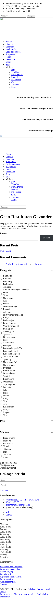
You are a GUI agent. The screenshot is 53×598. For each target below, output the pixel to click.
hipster (6, 395)
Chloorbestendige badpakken (16, 290)
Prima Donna (17, 74)
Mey (13, 69)
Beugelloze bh (9, 323)
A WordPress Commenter (17, 264)
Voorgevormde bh (11, 326)
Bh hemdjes (8, 320)
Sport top (7, 359)
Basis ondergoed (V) (12, 348)
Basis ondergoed (13, 52)
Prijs (2, 420)
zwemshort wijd (10, 306)
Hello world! (5, 251)
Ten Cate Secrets (10, 356)
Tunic (5, 295)
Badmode (10, 47)
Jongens (6, 412)
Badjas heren (9, 370)
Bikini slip (7, 281)
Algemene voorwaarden (10, 577)
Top (5, 404)
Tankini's (7, 287)
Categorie (5, 270)
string (5, 398)
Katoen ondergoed (11, 354)
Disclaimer (5, 596)
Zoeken (3, 233)
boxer (5, 393)
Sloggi (14, 87)
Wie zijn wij (5, 574)
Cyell (13, 82)
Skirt (5, 415)
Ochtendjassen (9, 373)
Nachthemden (9, 365)
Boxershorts (8, 379)
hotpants (7, 387)
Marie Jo (15, 77)
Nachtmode (11, 49)
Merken (4, 432)
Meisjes (6, 409)
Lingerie (9, 44)
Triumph (15, 84)
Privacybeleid (6, 594)
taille (5, 390)
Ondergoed (8, 381)
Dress (5, 292)
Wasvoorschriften (8, 582)
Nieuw (9, 41)
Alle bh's (7, 312)
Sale (7, 64)
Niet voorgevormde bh (13, 315)
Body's (6, 317)
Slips (5, 340)
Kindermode (8, 407)
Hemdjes (7, 345)
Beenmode (10, 59)
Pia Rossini (16, 79)
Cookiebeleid (42, 594)
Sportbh (6, 376)
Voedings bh (8, 331)
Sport (8, 62)
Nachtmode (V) (10, 362)
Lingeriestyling (6, 571)
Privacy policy (6, 579)
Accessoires (8, 342)
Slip (5, 401)
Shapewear (11, 54)
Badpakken (8, 284)
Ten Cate (15, 72)
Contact (3, 584)
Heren (8, 57)
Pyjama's (7, 368)
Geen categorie (10, 337)
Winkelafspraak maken (10, 569)
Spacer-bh (7, 334)
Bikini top (7, 278)
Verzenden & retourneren (11, 566)
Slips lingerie (9, 384)
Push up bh (8, 329)
